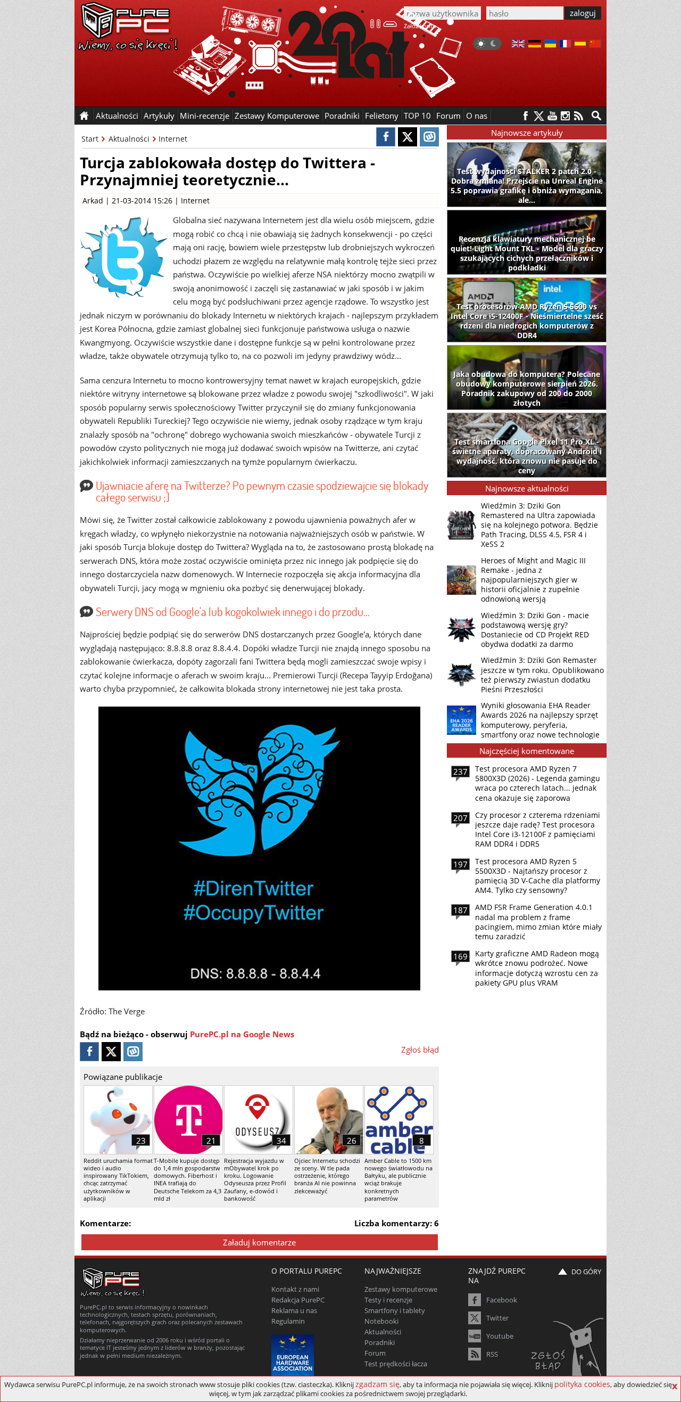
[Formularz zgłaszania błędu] (568, 1351)
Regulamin (288, 1321)
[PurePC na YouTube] (552, 115)
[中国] (595, 44)
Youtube (499, 1336)
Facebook (501, 1300)
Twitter (497, 1318)
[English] (518, 44)
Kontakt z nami (295, 1289)
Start (89, 139)
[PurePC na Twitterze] (538, 115)
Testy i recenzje (388, 1300)
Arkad (92, 200)
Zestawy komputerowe (400, 1289)
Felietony (381, 115)
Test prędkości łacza (395, 1363)
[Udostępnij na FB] (385, 136)
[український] (550, 44)
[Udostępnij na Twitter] (407, 136)
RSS (492, 1354)
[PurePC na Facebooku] (525, 115)
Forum (448, 115)
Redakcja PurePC (298, 1300)
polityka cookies (582, 1384)
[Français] (565, 44)
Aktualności (129, 139)
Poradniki (342, 115)
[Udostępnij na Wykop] (429, 136)
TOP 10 (417, 115)
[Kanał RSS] (578, 115)
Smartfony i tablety (394, 1310)
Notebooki (381, 1321)
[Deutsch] (535, 44)
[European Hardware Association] (294, 1354)
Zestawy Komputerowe (277, 115)
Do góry (586, 1271)
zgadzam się (377, 1384)
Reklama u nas (294, 1310)
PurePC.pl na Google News (242, 1034)
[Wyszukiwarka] (596, 115)
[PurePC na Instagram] (565, 115)
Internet (173, 139)
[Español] (580, 44)
